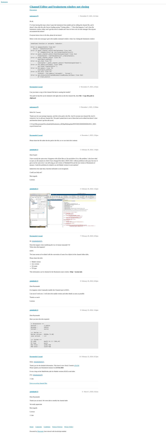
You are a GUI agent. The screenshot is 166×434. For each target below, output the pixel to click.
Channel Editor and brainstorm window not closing (59, 6)
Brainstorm (4, 2)
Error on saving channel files (38, 383)
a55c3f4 (76, 365)
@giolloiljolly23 (37, 241)
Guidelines (47, 427)
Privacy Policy (68, 427)
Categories (38, 427)
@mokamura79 (37, 375)
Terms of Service (57, 427)
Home (31, 427)
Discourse (40, 431)
